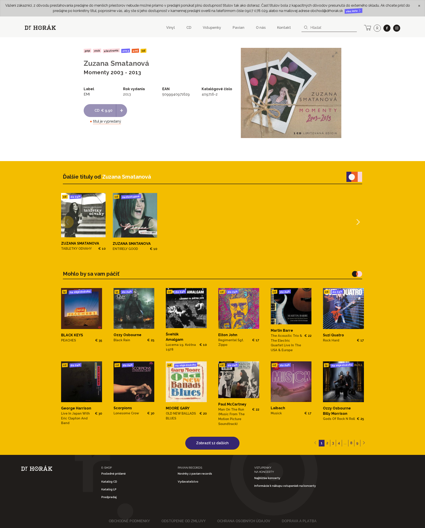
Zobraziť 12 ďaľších (212, 443)
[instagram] (396, 28)
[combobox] (329, 27)
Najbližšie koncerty (267, 478)
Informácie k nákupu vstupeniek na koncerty (285, 485)
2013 (125, 51)
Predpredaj (109, 497)
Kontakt (284, 27)
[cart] (367, 27)
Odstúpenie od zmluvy (183, 521)
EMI (135, 50)
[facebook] (386, 28)
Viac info (352, 11)
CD (188, 27)
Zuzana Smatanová (116, 63)
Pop (87, 50)
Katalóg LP (108, 489)
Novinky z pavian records (195, 473)
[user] (377, 28)
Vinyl (170, 27)
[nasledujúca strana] (363, 443)
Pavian (238, 27)
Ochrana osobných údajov (243, 521)
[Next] (358, 222)
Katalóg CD (109, 481)
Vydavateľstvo (188, 481)
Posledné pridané (113, 473)
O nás (261, 27)
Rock (97, 50)
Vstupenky (212, 27)
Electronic (111, 51)
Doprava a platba (299, 521)
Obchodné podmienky (129, 521)
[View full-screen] (334, 54)
